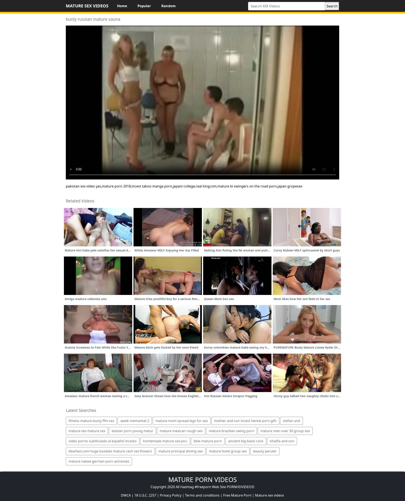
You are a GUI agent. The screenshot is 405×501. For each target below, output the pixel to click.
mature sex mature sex (87, 431)
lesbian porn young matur (132, 431)
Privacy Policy (170, 495)
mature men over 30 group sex (285, 431)
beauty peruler (265, 451)
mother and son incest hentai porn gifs (245, 420)
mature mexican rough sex (181, 431)
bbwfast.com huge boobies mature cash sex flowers (110, 451)
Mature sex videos (269, 495)
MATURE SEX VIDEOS (87, 6)
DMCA (126, 495)
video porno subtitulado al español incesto (103, 441)
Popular (144, 6)
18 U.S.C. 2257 (145, 495)
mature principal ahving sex (180, 451)
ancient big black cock (245, 441)
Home (122, 6)
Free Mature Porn (237, 495)
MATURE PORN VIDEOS (202, 479)
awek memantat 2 (134, 420)
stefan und (291, 420)
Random (168, 6)
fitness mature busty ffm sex (91, 420)
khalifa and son (282, 441)
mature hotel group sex (228, 451)
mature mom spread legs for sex (181, 420)
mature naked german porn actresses (99, 461)
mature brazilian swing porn (231, 431)
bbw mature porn (208, 441)
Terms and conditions (202, 495)
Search (332, 6)
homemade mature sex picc (165, 441)
